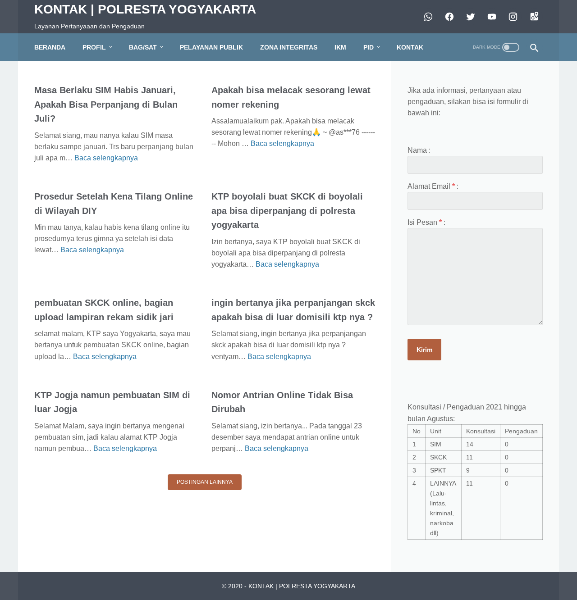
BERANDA (49, 47)
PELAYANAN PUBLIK (211, 47)
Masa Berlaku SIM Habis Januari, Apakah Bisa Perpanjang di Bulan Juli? (106, 104)
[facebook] (448, 17)
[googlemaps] (533, 17)
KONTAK (410, 47)
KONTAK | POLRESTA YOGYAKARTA (145, 9)
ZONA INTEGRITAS (288, 47)
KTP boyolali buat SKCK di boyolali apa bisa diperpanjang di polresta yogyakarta (287, 210)
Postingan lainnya (205, 482)
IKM (340, 47)
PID (368, 47)
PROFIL (94, 47)
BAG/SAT (143, 47)
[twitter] (469, 17)
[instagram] (512, 17)
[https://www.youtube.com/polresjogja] (490, 17)
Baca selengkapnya (106, 158)
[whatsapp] (427, 17)
